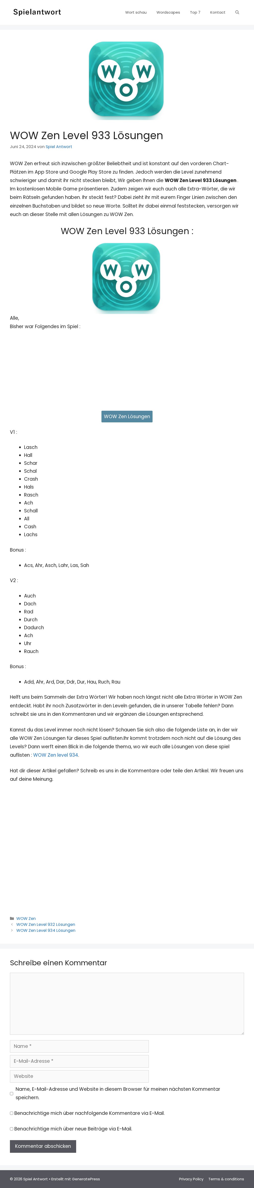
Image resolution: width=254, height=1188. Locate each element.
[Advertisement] (127, 372)
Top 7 (195, 12)
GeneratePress (86, 1179)
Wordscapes (168, 12)
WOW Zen (26, 918)
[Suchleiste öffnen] (237, 12)
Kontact (217, 12)
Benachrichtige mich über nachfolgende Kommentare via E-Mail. (89, 1113)
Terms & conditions (226, 1179)
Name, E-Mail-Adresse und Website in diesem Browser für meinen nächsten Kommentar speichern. (118, 1093)
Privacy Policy (191, 1179)
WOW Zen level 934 (55, 755)
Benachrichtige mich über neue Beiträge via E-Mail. (73, 1128)
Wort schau (136, 12)
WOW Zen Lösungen (127, 416)
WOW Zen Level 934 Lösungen (45, 930)
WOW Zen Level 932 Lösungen (45, 924)
